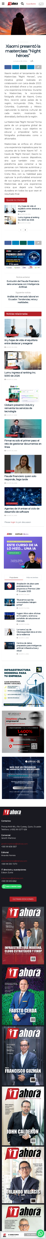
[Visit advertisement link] (23, 259)
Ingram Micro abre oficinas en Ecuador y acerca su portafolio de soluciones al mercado (28, 617)
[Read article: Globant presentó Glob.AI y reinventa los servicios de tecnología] (23, 393)
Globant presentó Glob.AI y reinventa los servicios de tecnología (19, 408)
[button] (40, 1233)
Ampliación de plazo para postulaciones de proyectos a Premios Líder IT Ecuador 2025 (28, 587)
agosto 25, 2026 (11, 515)
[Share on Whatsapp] (23, 67)
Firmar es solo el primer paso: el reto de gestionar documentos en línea (23, 443)
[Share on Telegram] (30, 67)
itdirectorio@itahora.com (12, 878)
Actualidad (12, 335)
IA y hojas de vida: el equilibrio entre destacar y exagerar (29, 208)
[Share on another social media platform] (38, 67)
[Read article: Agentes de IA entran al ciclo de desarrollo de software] (23, 496)
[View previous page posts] (21, 230)
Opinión (10, 471)
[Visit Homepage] (12, 3)
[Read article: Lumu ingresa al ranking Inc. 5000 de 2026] (10, 220)
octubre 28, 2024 (20, 61)
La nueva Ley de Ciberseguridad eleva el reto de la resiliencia (29, 632)
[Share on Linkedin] (15, 67)
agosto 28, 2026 (25, 214)
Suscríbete (31, 4)
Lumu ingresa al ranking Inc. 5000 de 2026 (28, 218)
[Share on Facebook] (8, 67)
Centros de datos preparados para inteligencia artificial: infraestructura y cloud (29, 647)
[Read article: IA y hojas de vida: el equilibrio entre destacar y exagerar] (10, 209)
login (13, 522)
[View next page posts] (25, 230)
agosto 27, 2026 (24, 223)
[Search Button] (22, 4)
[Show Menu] (3, 4)
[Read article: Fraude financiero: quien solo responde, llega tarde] (23, 464)
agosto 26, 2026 (11, 451)
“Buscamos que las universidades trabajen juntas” (26, 602)
